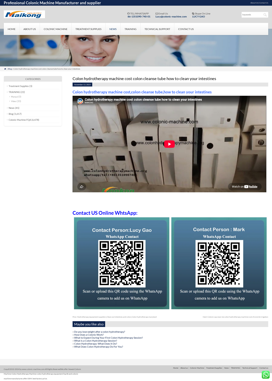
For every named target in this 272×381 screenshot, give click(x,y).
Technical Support (157, 28)
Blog (10, 69)
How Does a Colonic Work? (89, 334)
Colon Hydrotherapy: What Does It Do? (95, 343)
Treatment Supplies (88, 28)
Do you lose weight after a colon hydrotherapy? (99, 331)
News (112, 28)
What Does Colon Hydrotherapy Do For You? (98, 346)
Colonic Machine (55, 28)
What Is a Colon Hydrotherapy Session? (95, 340)
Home (11, 28)
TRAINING (130, 28)
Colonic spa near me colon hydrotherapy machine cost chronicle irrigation (235, 317)
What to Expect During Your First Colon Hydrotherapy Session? (108, 337)
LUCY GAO (198, 16)
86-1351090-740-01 (139, 16)
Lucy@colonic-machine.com (171, 16)
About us (29, 28)
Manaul (14, 96)
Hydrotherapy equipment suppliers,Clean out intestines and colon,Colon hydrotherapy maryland (115, 317)
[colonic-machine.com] (24, 17)
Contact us (186, 28)
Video (13, 101)
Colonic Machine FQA (20, 119)
